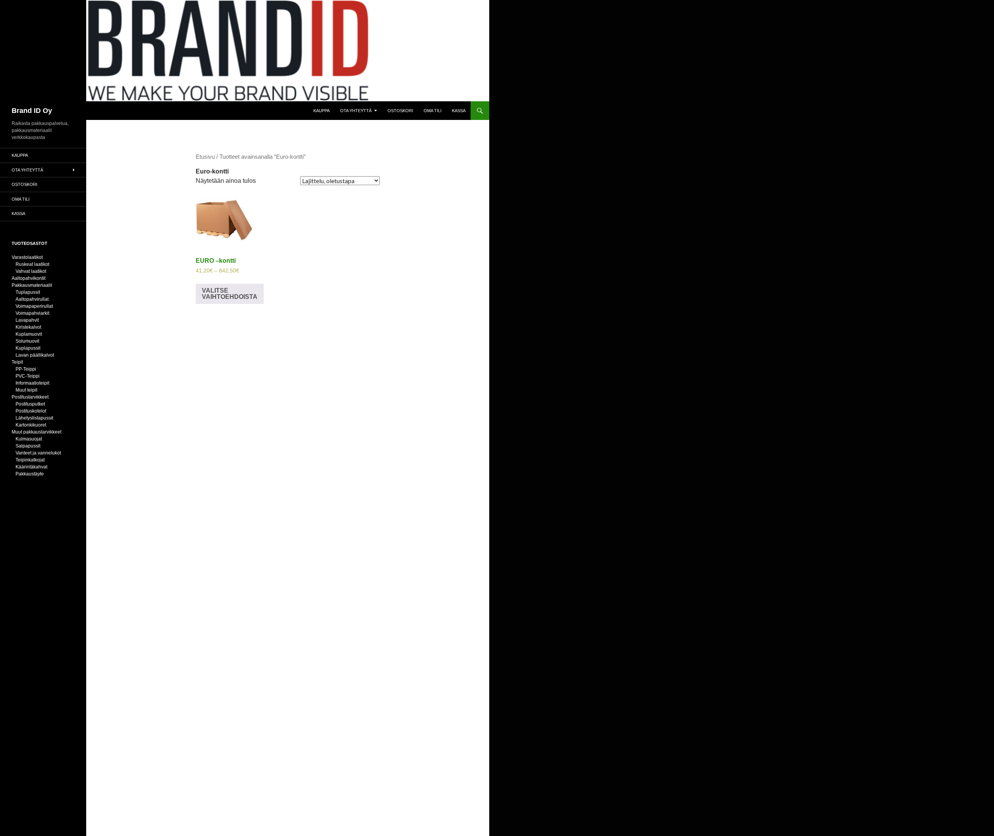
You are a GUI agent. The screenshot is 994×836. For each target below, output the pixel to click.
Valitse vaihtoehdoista (229, 293)
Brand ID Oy (32, 110)
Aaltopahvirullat (32, 299)
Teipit (17, 362)
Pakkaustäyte (30, 474)
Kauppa (321, 110)
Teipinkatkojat (30, 460)
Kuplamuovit (29, 334)
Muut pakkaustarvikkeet (36, 432)
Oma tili (432, 110)
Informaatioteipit (32, 383)
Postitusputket (30, 404)
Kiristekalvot (28, 327)
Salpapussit (28, 446)
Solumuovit (27, 341)
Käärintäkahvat (31, 467)
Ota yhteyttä (356, 110)
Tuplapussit (28, 292)
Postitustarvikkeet (30, 397)
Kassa (459, 110)
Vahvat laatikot (31, 271)
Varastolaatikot (27, 257)
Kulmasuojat (29, 439)
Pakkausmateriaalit (32, 285)
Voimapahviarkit (32, 313)
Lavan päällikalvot (35, 355)
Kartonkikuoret (31, 425)
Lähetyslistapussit (34, 418)
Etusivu (205, 157)
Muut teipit (26, 390)
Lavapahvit (27, 320)
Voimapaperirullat (34, 306)
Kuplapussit (28, 348)
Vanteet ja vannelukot (38, 453)
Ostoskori (400, 110)
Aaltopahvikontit (28, 278)
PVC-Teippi (28, 376)
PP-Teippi (26, 369)
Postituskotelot (31, 411)
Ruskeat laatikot (32, 264)
